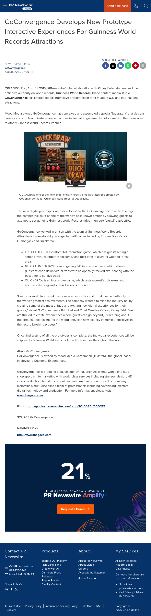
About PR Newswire (90, 561)
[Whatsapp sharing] (128, 66)
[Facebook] (11, 589)
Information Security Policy (62, 606)
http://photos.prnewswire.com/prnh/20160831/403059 (66, 406)
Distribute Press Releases (51, 575)
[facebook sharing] (105, 66)
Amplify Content (51, 584)
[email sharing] (143, 66)
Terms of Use (13, 606)
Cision (126, 610)
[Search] (146, 6)
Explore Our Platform (54, 561)
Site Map (87, 606)
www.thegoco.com (30, 395)
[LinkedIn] (7, 589)
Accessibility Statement (92, 573)
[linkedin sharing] (120, 66)
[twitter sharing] (113, 66)
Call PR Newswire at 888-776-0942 (21, 568)
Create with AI (50, 569)
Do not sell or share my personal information (129, 577)
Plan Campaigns (51, 565)
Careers (83, 569)
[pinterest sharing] (135, 66)
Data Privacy (122, 569)
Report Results (51, 580)
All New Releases (126, 561)
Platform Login (124, 565)
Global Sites (86, 579)
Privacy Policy (33, 606)
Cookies (12, 610)
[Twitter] (16, 589)
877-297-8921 (127, 596)
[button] (75, 161)
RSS (98, 606)
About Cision (86, 565)
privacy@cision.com (131, 588)
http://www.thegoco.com (34, 435)
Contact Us (12, 584)
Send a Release (117, 6)
